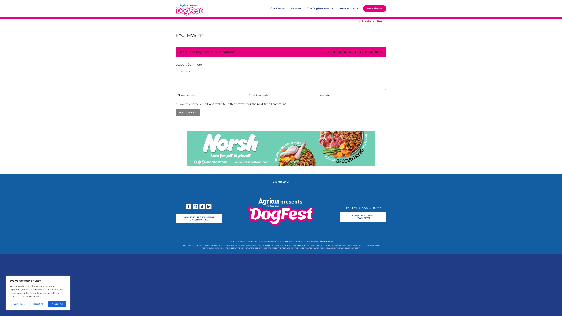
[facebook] (188, 206)
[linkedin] (208, 206)
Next (380, 21)
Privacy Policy (326, 241)
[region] (38, 293)
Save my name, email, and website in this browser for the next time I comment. (233, 104)
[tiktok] (202, 206)
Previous (368, 21)
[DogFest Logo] (189, 4)
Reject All (38, 304)
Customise (19, 304)
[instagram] (195, 206)
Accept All (57, 304)
